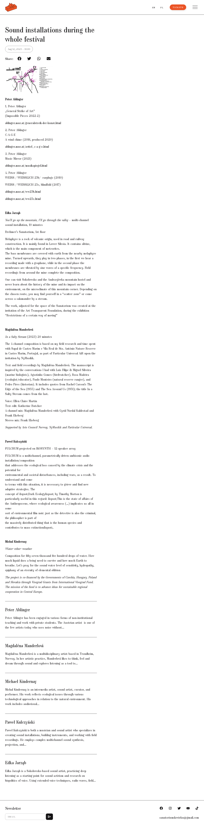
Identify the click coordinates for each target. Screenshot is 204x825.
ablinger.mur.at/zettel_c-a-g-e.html (27, 146)
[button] (195, 7)
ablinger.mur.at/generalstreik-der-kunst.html (33, 123)
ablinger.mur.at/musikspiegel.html (26, 165)
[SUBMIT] (49, 817)
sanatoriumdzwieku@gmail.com (179, 817)
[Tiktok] (197, 808)
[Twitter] (179, 808)
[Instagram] (170, 808)
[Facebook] (161, 808)
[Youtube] (188, 808)
